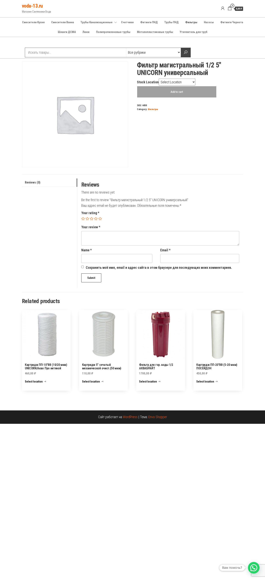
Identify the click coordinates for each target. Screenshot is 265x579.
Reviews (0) (32, 182)
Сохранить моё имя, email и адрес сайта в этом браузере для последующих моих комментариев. (159, 267)
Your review (90, 227)
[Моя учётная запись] (222, 8)
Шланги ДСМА (67, 32)
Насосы (209, 22)
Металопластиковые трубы (155, 32)
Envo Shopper (157, 417)
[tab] (49, 182)
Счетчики (127, 22)
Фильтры (191, 22)
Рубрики (36, 43)
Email (165, 250)
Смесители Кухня (33, 22)
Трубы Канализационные (97, 22)
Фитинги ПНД (149, 22)
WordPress (130, 417)
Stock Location (148, 82)
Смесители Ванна (62, 22)
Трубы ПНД (171, 22)
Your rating (90, 213)
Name (86, 250)
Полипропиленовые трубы (113, 32)
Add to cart (177, 91)
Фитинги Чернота (231, 22)
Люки (85, 32)
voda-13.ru (32, 6)
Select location (34, 381)
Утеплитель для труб (193, 32)
